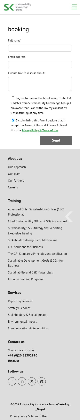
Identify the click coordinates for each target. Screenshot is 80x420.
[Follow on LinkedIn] (22, 381)
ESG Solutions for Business (25, 247)
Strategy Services (19, 308)
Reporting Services (20, 301)
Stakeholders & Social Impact (27, 315)
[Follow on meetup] (42, 381)
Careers (13, 187)
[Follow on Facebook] (12, 381)
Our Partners (16, 180)
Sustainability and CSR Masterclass (30, 272)
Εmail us (13, 361)
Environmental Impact (22, 321)
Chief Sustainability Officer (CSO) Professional (37, 221)
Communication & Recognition (28, 328)
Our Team (14, 174)
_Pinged (40, 409)
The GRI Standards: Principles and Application (37, 254)
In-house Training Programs (25, 279)
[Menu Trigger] (74, 6)
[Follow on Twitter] (32, 381)
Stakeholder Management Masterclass (32, 240)
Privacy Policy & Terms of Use (40, 130)
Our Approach (17, 167)
